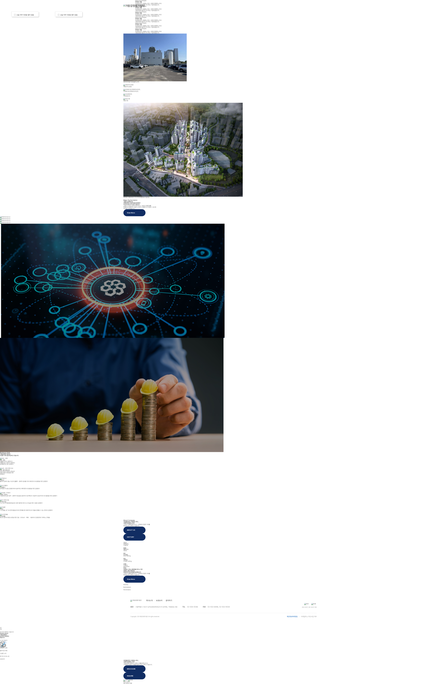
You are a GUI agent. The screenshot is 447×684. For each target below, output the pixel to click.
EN (309, 6)
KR (305, 6)
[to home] (134, 5)
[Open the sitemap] (320, 6)
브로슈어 (159, 600)
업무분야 (221, 6)
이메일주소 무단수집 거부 (309, 616)
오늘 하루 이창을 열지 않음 (26, 15)
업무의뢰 (197, 6)
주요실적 (244, 6)
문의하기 (169, 600)
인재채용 (288, 6)
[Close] (36, 15)
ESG (267, 6)
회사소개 (174, 6)
